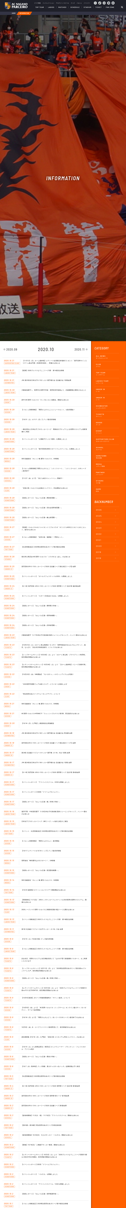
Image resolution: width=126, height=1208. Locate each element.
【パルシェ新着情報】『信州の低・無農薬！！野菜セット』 (43, 537)
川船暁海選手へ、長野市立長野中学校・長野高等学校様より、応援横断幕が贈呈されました (54, 390)
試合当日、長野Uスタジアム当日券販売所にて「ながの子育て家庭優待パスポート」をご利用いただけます (54, 960)
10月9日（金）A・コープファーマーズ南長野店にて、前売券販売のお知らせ (49, 1027)
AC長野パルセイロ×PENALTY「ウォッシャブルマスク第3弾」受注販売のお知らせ (50, 713)
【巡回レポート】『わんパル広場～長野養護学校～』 (40, 1194)
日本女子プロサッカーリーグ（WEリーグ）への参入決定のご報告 (45, 821)
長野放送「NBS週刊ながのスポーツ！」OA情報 (38, 860)
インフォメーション (48, 3)
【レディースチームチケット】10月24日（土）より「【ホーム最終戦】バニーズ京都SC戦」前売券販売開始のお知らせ (54, 666)
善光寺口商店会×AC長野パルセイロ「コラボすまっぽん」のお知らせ (46, 557)
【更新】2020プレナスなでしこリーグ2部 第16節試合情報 (43, 370)
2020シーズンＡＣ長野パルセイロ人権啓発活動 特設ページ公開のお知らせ (48, 909)
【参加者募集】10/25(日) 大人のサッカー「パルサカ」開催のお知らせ (47, 1135)
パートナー (87, 3)
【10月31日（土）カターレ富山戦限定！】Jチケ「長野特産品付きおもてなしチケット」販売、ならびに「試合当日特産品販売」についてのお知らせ (54, 646)
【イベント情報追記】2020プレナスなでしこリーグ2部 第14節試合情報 (47, 919)
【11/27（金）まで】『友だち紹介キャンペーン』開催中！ (43, 478)
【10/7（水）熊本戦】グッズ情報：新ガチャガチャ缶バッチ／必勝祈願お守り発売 (51, 1066)
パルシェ (79, 3)
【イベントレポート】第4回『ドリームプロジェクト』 (41, 792)
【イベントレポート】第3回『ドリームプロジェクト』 (41, 1164)
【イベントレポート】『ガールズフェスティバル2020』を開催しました (47, 576)
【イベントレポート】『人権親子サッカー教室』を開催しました (44, 439)
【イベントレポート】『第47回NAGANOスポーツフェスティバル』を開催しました (51, 449)
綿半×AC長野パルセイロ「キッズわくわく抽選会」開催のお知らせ (45, 400)
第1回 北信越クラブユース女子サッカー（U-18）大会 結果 (42, 929)
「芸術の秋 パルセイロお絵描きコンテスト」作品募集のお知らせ (45, 488)
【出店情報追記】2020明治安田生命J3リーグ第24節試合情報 (43, 547)
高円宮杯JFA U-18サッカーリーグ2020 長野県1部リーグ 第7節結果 (45, 1096)
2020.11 (80, 349)
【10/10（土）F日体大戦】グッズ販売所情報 (37, 939)
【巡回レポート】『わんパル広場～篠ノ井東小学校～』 (41, 802)
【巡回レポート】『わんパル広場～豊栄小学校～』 (40, 1057)
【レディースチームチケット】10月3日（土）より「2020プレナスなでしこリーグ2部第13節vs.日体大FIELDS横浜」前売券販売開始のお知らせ (54, 1156)
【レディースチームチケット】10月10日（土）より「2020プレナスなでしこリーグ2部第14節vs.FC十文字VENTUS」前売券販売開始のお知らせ (54, 989)
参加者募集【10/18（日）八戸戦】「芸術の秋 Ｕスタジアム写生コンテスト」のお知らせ (53, 1037)
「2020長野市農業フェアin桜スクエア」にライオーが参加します (44, 684)
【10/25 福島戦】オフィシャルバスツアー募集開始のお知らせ (44, 890)
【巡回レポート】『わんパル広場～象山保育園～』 (40, 517)
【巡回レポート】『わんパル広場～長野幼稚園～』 (40, 615)
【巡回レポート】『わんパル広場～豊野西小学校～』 (40, 606)
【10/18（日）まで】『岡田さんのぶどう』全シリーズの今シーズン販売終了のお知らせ (53, 1017)
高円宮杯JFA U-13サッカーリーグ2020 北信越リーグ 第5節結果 (44, 1106)
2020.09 (11, 349)
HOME (14, 13)
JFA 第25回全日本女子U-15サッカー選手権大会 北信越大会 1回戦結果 (46, 380)
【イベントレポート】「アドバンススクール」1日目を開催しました (46, 1184)
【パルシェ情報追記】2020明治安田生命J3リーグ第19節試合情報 (45, 1204)
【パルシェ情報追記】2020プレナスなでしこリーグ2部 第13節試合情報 (47, 949)
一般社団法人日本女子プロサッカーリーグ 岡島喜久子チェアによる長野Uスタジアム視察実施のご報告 (54, 430)
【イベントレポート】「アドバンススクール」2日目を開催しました (46, 782)
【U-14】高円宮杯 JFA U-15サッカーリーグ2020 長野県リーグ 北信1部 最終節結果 (51, 586)
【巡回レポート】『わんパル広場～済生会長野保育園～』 (42, 508)
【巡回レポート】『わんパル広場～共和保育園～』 (40, 625)
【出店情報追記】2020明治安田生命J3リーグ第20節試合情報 (43, 1076)
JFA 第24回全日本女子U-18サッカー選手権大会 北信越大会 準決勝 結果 (47, 733)
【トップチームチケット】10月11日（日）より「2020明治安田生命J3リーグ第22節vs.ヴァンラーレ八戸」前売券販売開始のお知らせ (54, 970)
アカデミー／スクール (62, 3)
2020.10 (46, 349)
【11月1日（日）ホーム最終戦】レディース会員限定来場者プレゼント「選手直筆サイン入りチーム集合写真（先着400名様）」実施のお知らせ (55, 362)
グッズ (73, 3)
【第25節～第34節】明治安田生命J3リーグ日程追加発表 (42, 1125)
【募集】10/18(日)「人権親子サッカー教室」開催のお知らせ (43, 1145)
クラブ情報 (37, 3)
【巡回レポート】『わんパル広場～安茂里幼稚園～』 (40, 870)
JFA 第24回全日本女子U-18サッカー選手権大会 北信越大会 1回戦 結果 (47, 762)
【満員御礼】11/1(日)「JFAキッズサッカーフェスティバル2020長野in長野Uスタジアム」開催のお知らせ (54, 901)
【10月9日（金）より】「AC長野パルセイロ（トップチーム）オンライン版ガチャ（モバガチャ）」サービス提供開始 (54, 1009)
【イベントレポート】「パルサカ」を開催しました (40, 1174)
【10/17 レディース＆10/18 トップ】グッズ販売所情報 (41, 851)
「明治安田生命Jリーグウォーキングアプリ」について (41, 694)
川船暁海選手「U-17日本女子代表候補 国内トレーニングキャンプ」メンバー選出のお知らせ (54, 635)
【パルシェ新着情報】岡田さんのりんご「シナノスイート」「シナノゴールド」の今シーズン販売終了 (54, 470)
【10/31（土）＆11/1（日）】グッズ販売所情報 (39, 419)
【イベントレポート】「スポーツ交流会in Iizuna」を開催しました (45, 596)
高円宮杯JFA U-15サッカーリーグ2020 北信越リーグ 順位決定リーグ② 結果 (49, 566)
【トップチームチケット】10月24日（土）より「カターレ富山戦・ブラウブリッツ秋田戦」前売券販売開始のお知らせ (54, 656)
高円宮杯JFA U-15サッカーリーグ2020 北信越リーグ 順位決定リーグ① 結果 (49, 743)
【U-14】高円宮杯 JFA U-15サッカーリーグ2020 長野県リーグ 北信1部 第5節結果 (51, 1086)
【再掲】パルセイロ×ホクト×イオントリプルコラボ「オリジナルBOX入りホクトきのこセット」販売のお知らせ (54, 528)
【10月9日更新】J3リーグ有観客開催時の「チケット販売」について (46, 998)
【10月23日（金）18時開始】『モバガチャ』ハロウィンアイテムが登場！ (48, 674)
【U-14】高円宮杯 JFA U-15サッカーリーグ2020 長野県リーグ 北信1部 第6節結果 (51, 772)
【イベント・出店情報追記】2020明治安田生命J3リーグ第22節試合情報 (47, 831)
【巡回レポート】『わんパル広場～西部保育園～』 (40, 498)
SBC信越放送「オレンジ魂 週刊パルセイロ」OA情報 (40, 459)
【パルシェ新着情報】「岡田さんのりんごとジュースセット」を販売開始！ (48, 410)
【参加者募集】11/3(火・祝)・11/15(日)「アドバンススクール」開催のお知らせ (50, 1115)
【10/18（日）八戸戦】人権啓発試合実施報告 (38, 723)
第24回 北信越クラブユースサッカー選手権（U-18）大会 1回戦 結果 (46, 753)
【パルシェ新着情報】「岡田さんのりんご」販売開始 (40, 841)
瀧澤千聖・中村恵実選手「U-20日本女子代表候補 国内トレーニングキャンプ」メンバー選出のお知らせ (54, 813)
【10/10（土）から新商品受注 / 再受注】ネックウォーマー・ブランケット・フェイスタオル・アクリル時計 (54, 1048)
